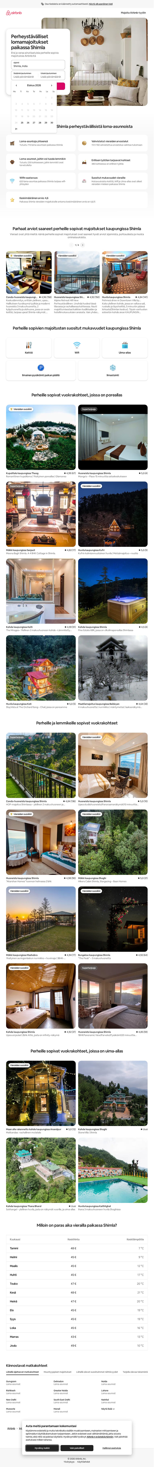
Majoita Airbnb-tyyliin (133, 12)
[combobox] (38, 66)
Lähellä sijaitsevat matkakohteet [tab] (22, 1372)
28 (40, 122)
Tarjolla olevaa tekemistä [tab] (135, 1372)
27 (34, 122)
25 (22, 122)
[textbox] (25, 77)
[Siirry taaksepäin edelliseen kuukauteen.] (16, 85)
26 (28, 122)
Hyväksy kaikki (42, 1448)
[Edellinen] (71, 245)
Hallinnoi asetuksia (111, 1448)
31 (16, 129)
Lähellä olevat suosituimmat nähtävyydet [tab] (97, 1372)
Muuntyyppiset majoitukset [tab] (57, 1372)
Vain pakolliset (77, 1448)
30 (52, 122)
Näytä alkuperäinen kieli (101, 4)
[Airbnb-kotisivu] (14, 13)
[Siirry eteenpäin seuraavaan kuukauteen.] (51, 85)
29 (46, 122)
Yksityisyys (69, 1461)
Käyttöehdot (83, 1461)
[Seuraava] (82, 245)
